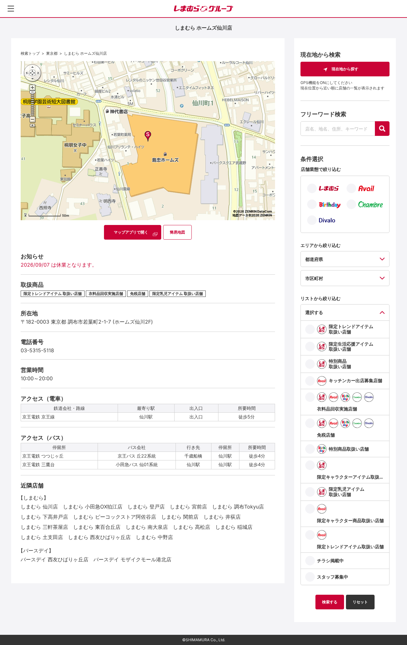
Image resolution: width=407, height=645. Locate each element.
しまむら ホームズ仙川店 (85, 53)
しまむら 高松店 (191, 527)
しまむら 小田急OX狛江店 (92, 506)
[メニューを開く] (11, 8)
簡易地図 (177, 232)
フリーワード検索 (323, 114)
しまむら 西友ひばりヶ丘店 (99, 537)
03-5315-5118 (37, 350)
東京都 (52, 53)
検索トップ (30, 53)
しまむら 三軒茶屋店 (44, 527)
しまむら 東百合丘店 (97, 527)
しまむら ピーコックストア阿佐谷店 (114, 517)
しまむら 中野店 (154, 537)
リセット (360, 601)
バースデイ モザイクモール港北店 (132, 559)
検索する (329, 601)
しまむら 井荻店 (222, 517)
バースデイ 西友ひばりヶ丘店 (54, 559)
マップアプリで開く (131, 232)
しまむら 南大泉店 (147, 527)
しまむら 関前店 (179, 517)
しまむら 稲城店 (233, 527)
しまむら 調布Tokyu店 (238, 506)
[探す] (382, 128)
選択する (314, 312)
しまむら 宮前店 (188, 506)
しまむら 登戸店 (146, 506)
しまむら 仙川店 (39, 506)
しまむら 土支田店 (42, 537)
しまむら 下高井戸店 (44, 517)
